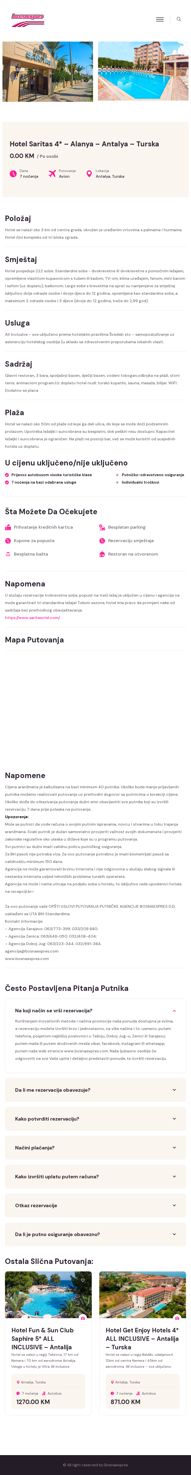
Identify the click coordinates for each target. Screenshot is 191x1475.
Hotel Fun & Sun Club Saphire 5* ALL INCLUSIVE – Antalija (42, 1338)
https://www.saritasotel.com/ (32, 617)
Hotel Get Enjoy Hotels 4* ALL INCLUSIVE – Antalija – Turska (142, 1338)
